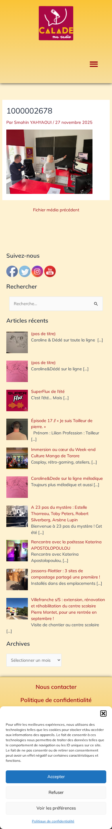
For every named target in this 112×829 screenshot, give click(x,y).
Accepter (56, 776)
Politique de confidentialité (53, 821)
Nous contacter (56, 686)
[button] (103, 713)
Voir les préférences (56, 808)
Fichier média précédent (56, 210)
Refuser (56, 792)
